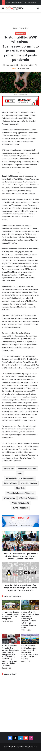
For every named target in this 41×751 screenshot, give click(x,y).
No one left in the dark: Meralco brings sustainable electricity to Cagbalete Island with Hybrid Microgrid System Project (30, 619)
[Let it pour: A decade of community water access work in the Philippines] (11, 605)
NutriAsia (20, 488)
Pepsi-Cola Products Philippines (21, 493)
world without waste (21, 503)
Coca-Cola (9, 468)
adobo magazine (11, 65)
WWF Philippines (21, 508)
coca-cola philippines (27, 468)
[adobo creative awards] (20, 101)
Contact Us (7, 747)
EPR (21, 473)
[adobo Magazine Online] (15, 8)
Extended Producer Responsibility (21, 478)
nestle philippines (30, 483)
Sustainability (24, 28)
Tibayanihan (10, 498)
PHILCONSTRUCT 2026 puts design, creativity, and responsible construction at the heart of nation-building (29, 652)
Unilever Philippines (28, 498)
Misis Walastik (11, 483)
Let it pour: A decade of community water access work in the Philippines (10, 615)
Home (16, 28)
